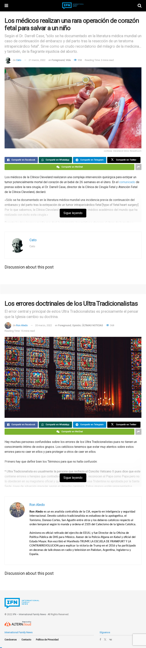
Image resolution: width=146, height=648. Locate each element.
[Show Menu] (6, 5)
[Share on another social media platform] (138, 167)
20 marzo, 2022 (43, 325)
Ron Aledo (22, 325)
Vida (68, 60)
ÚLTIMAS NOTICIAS (92, 325)
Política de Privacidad (47, 639)
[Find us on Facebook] (100, 639)
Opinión (76, 325)
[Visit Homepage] (73, 5)
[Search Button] (139, 5)
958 (79, 60)
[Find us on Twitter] (105, 639)
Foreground (58, 60)
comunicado (127, 182)
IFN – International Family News (29, 614)
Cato (18, 60)
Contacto (26, 639)
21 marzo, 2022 (37, 60)
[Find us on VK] (110, 639)
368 (112, 325)
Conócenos (11, 639)
